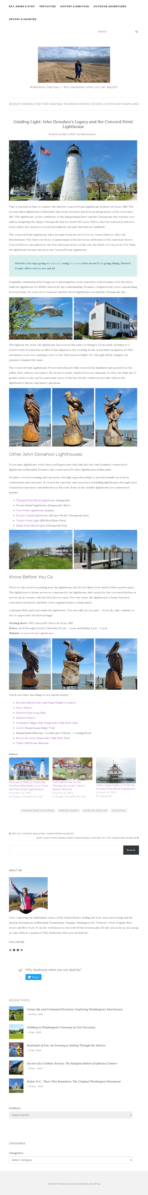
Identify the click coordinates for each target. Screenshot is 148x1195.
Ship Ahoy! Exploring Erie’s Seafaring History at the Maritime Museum (86, 837)
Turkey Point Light (28, 520)
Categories (16, 1153)
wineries (55, 263)
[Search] (136, 31)
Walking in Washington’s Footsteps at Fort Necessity (61, 1027)
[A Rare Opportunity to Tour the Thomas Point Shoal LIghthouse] (116, 770)
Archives (14, 1108)
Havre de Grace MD (95, 810)
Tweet (35, 977)
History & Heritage (74, 6)
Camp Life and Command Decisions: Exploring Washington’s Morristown (75, 1009)
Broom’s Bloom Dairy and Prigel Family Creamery (46, 702)
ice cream (75, 263)
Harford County (69, 810)
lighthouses (112, 104)
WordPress (95, 1183)
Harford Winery (25, 717)
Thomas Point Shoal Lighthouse (35, 500)
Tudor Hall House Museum (32, 743)
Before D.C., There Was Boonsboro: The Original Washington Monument (74, 1081)
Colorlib (72, 1183)
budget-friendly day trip (28, 104)
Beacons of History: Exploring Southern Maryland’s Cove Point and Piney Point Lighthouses (28, 785)
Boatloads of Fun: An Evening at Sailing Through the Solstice (66, 1045)
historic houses (89, 104)
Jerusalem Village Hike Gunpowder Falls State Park (47, 722)
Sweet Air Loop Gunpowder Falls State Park (43, 738)
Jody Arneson (87, 134)
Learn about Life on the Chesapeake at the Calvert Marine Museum (69, 785)
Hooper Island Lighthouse (32, 515)
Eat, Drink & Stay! (22, 6)
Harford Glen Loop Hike (31, 712)
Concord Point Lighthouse (37, 633)
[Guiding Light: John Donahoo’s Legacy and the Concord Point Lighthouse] (73, 170)
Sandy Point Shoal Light (30, 525)
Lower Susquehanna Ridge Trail (35, 728)
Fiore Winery (24, 707)
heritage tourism (62, 104)
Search (131, 850)
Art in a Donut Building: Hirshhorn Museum (42, 833)
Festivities (48, 6)
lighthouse (119, 810)
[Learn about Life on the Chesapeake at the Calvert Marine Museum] (72, 768)
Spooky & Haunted (22, 19)
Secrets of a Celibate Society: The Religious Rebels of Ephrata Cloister (72, 1063)
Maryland (131, 104)
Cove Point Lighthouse (30, 510)
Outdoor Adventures (109, 6)
